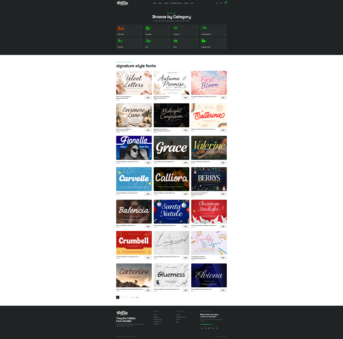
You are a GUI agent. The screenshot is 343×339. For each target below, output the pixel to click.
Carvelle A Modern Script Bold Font (127, 193)
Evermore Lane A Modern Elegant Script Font (123, 130)
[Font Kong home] (122, 3)
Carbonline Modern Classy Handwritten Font (129, 289)
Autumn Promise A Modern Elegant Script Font (162, 97)
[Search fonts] (217, 3)
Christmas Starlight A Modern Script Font (204, 225)
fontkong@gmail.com (206, 324)
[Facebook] (212, 328)
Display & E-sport (157, 322)
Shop (160, 3)
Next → (137, 297)
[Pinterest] (216, 328)
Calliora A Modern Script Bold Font (164, 193)
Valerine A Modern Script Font (200, 161)
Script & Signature (157, 319)
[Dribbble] (205, 328)
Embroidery (156, 324)
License (166, 3)
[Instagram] (201, 328)
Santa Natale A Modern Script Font (164, 225)
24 (132, 297)
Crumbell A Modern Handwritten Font (127, 257)
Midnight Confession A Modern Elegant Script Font (162, 130)
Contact (186, 3)
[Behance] (209, 328)
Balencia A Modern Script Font (125, 225)
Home (154, 3)
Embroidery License (176, 3)
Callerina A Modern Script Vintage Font (203, 129)
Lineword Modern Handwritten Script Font (167, 257)
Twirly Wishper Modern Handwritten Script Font (198, 257)
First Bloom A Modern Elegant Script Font (204, 96)
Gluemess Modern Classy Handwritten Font (167, 289)
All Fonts (155, 315)
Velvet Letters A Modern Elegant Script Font (123, 97)
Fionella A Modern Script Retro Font (127, 161)
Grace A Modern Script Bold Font (164, 161)
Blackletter (155, 317)
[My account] (221, 3)
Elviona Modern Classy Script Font (201, 289)
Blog (192, 3)
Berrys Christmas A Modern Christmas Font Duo (199, 193)
